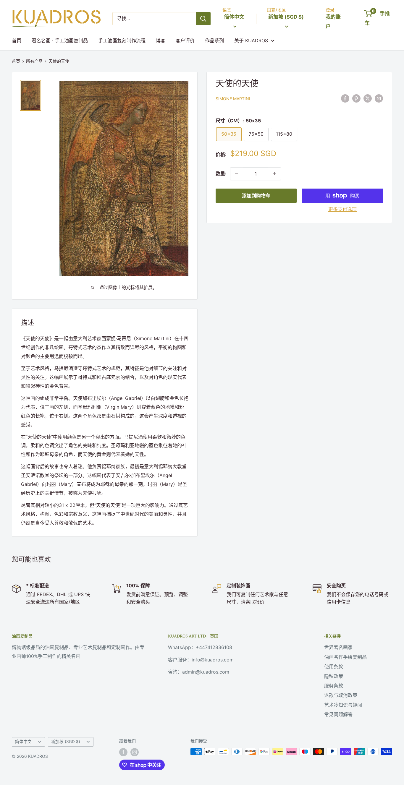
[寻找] (203, 18)
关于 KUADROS (251, 40)
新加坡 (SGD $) (65, 741)
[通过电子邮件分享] (379, 98)
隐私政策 (333, 676)
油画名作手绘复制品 (345, 657)
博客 (160, 40)
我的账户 (333, 21)
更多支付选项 (342, 209)
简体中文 (23, 741)
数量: (221, 173)
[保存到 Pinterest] (356, 98)
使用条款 (333, 666)
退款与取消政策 (340, 695)
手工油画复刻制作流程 (122, 40)
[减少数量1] (236, 174)
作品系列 (214, 40)
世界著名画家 (338, 647)
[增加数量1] (274, 174)
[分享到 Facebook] (345, 98)
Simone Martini (233, 98)
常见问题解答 (338, 714)
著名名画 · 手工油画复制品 (60, 40)
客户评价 (185, 40)
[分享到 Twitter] (367, 98)
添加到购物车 (256, 196)
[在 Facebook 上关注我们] (123, 752)
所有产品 (34, 61)
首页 (16, 40)
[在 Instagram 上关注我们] (134, 752)
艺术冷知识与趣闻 (343, 705)
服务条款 (333, 686)
